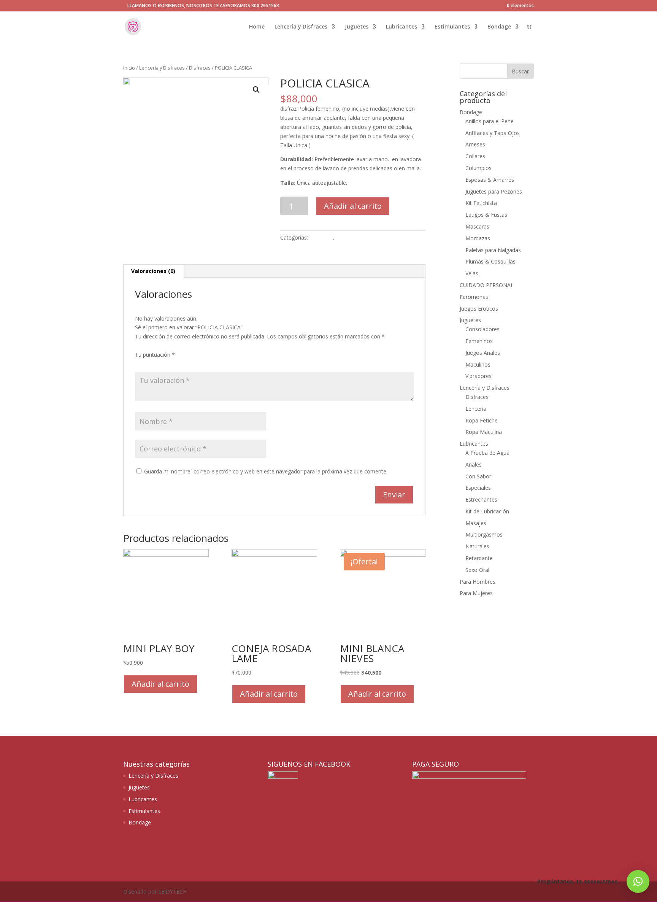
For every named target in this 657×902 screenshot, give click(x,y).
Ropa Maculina (483, 431)
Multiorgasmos (484, 534)
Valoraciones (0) (153, 271)
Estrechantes (481, 499)
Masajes (475, 523)
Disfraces (200, 67)
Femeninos (479, 341)
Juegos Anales (482, 352)
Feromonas (474, 296)
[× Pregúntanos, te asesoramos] (638, 881)
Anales (473, 464)
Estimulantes (452, 27)
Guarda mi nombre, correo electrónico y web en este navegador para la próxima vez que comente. (265, 471)
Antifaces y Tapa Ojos (492, 133)
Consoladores (482, 329)
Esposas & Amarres (489, 179)
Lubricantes (401, 27)
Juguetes (356, 27)
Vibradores (478, 376)
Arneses (475, 144)
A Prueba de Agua (487, 452)
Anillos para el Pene (489, 121)
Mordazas (477, 238)
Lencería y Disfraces (301, 27)
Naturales (477, 546)
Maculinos (477, 364)
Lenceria (475, 408)
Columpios (478, 168)
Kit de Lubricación (487, 511)
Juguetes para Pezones (493, 191)
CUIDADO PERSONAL (487, 285)
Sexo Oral (477, 569)
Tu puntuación (155, 354)
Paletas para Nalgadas (493, 250)
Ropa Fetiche (481, 420)
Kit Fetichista (481, 202)
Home (257, 27)
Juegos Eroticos (479, 308)
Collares (475, 156)
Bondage (499, 27)
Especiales (478, 487)
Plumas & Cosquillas (490, 261)
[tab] (153, 271)
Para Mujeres (476, 593)
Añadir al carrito (353, 206)
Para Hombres (477, 581)
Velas (471, 273)
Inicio (129, 67)
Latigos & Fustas (486, 214)
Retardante (479, 558)
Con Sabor (478, 476)
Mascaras (477, 226)
